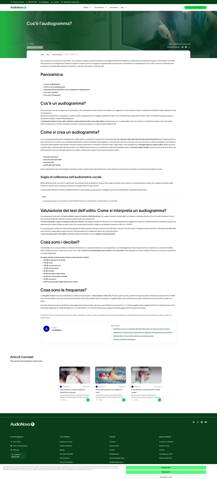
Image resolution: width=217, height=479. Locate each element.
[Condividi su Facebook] (182, 47)
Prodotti (86, 7)
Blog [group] (48, 54)
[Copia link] (189, 47)
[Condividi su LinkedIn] (186, 47)
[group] (17, 2)
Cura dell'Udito (99, 7)
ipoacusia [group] (103, 308)
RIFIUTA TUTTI (166, 472)
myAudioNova (114, 7)
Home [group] (42, 54)
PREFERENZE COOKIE (166, 477)
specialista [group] (63, 116)
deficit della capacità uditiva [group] (90, 190)
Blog (122, 7)
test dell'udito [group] (47, 110)
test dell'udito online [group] (50, 201)
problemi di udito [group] (165, 116)
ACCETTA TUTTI (166, 467)
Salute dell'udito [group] (57, 54)
